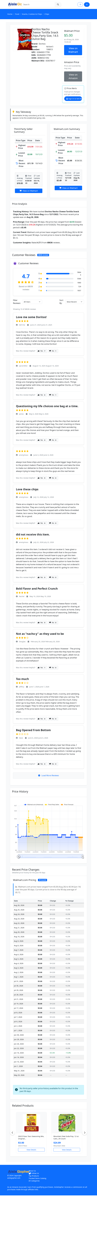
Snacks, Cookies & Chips (32, 14)
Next (84, 1132)
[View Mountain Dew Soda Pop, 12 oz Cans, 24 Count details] (67, 1122)
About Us (32, 1171)
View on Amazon (73, 76)
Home (9, 14)
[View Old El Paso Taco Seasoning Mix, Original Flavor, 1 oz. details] (31, 1122)
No (53, 351)
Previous (12, 1132)
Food (17, 14)
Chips (46, 14)
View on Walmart (73, 50)
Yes (42, 351)
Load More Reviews (50, 775)
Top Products (34, 1176)
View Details (31, 1150)
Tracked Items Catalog (37, 1178)
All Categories (34, 1181)
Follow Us (35, 1173)
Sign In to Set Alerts (75, 99)
